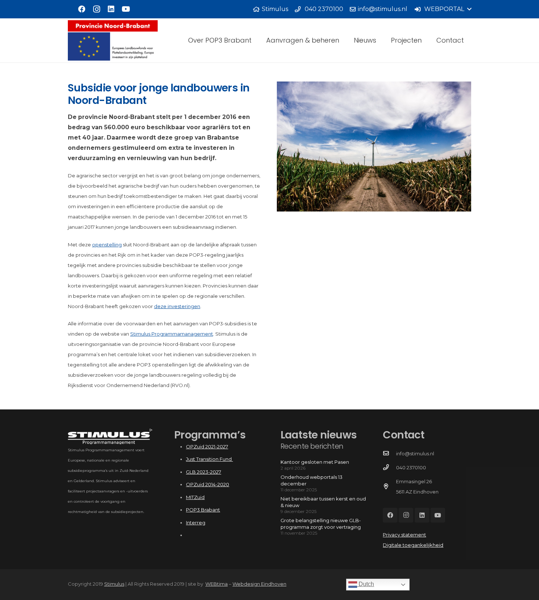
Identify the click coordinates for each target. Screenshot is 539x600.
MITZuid (195, 497)
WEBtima (216, 584)
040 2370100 (411, 467)
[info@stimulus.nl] (389, 453)
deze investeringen (177, 306)
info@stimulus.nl (415, 453)
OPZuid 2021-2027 (207, 446)
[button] (442, 9)
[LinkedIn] (111, 9)
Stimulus (114, 584)
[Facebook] (81, 9)
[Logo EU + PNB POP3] (113, 40)
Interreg (195, 522)
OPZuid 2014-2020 (207, 484)
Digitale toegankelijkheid (413, 545)
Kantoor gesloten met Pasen (314, 462)
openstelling (107, 244)
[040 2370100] (389, 467)
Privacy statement (404, 535)
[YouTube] (125, 9)
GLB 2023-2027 (203, 472)
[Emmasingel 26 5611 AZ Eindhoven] (389, 486)
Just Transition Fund (209, 459)
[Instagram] (96, 9)
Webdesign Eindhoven (259, 584)
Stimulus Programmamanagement (171, 334)
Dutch (365, 584)
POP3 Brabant (203, 510)
